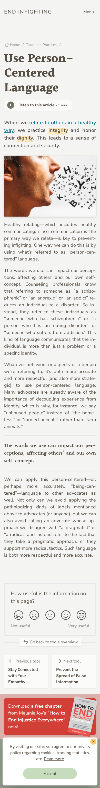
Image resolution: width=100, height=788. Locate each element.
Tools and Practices (42, 44)
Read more (54, 759)
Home (14, 44)
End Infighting (28, 11)
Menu (88, 12)
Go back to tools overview (53, 642)
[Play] (10, 105)
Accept (50, 774)
